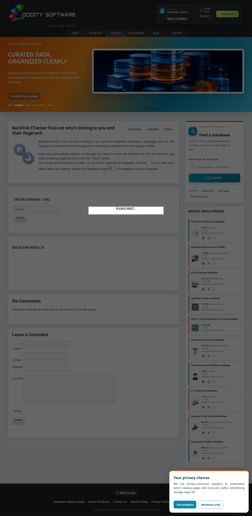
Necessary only (210, 504)
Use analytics (185, 504)
